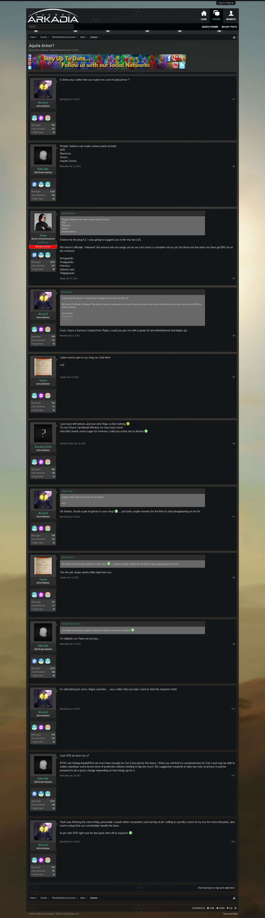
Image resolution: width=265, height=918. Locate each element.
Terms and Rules (230, 914)
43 (54, 132)
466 (53, 469)
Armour (45, 50)
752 (53, 403)
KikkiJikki (43, 169)
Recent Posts (229, 27)
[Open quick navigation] (234, 37)
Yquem (43, 380)
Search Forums (210, 27)
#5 (234, 377)
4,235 (52, 262)
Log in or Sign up (225, 2)
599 (53, 125)
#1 (234, 99)
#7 (234, 517)
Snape (43, 235)
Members (231, 19)
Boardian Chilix (43, 446)
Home (204, 19)
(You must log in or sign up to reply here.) (216, 888)
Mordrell (62, 50)
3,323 (52, 191)
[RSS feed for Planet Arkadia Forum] (235, 908)
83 (54, 199)
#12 (233, 841)
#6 (234, 443)
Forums (216, 19)
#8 (234, 577)
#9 (234, 644)
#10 (233, 709)
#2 (234, 166)
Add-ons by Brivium (54, 914)
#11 (233, 775)
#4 (234, 335)
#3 (234, 278)
